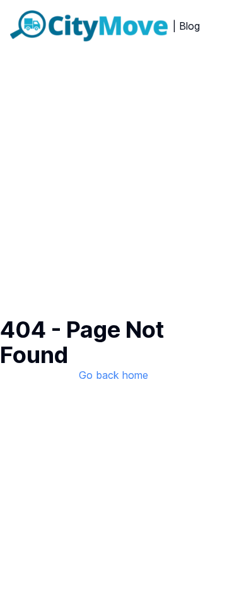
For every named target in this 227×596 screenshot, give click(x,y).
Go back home (113, 375)
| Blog (186, 26)
